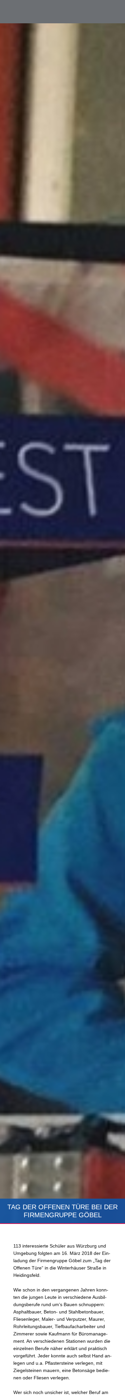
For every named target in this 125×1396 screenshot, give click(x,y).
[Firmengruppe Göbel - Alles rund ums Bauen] (35, 11)
